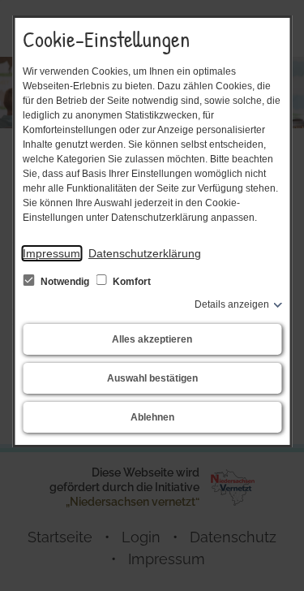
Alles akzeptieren (152, 339)
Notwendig (65, 281)
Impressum (51, 253)
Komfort (130, 281)
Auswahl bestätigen (152, 378)
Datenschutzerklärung (144, 253)
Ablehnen (152, 417)
